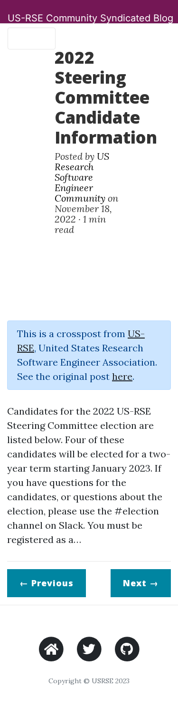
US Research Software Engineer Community (82, 177)
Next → (141, 583)
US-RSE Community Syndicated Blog (90, 18)
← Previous (46, 583)
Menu (27, 38)
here (122, 376)
